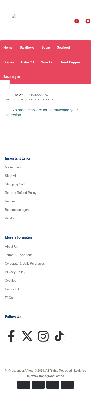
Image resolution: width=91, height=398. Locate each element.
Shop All (11, 176)
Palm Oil (27, 62)
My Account (13, 167)
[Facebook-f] (11, 336)
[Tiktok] (84, 5)
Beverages (11, 77)
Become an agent (17, 210)
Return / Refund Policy (21, 193)
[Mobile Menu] (5, 24)
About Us (11, 246)
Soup (45, 47)
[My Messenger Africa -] (27, 24)
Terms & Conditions (19, 255)
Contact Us (13, 289)
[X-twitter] (27, 336)
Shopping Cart (15, 184)
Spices (8, 62)
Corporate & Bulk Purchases (25, 263)
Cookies (10, 280)
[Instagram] (76, 5)
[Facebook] (58, 5)
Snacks (47, 62)
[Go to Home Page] (6, 94)
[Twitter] (67, 5)
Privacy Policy (15, 272)
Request (11, 201)
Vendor (10, 218)
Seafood (63, 47)
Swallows (27, 47)
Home (8, 47)
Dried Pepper (70, 62)
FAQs (9, 297)
